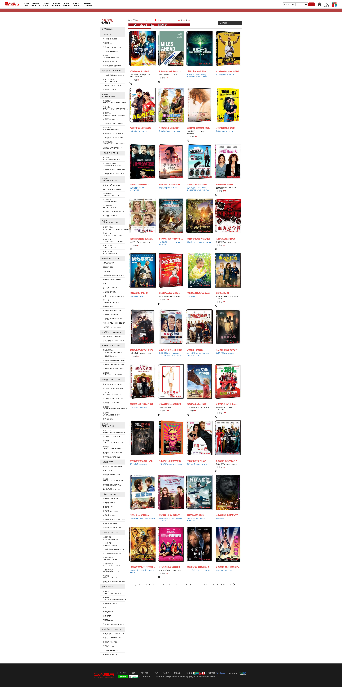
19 (200, 584)
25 (221, 584)
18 (197, 584)
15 (187, 584)
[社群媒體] (220, 673)
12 (177, 584)
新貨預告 (36, 4)
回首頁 (26, 4)
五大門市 (76, 4)
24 (217, 584)
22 (211, 584)
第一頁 (136, 584)
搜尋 (311, 4)
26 (224, 584)
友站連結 (177, 673)
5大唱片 (12, 4)
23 (214, 584)
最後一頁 (234, 584)
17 (194, 584)
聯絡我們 (144, 673)
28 (231, 584)
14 (183, 584)
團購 (133, 673)
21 (207, 584)
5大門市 (123, 673)
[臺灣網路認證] (242, 673)
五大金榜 (56, 4)
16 (190, 584)
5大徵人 (155, 673)
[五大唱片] (104, 675)
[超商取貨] (198, 673)
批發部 (66, 4)
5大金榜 (166, 673)
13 (180, 584)
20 (204, 584)
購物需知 (87, 4)
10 (170, 584)
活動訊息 (46, 4)
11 (173, 584)
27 (227, 584)
